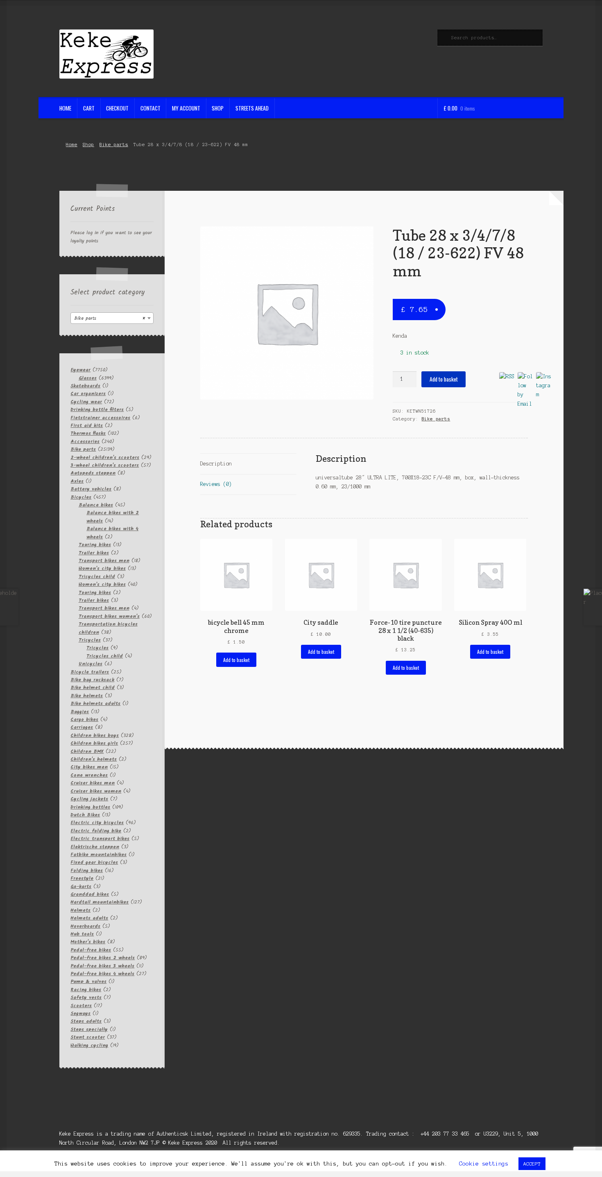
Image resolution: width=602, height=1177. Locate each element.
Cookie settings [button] (483, 1164)
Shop (218, 108)
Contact (150, 108)
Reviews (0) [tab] (216, 484)
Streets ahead (252, 108)
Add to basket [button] (236, 659)
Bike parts (114, 144)
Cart (89, 108)
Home (65, 108)
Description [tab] (216, 463)
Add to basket (444, 379)
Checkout (117, 108)
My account (186, 108)
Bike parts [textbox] (109, 318)
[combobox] (112, 318)
